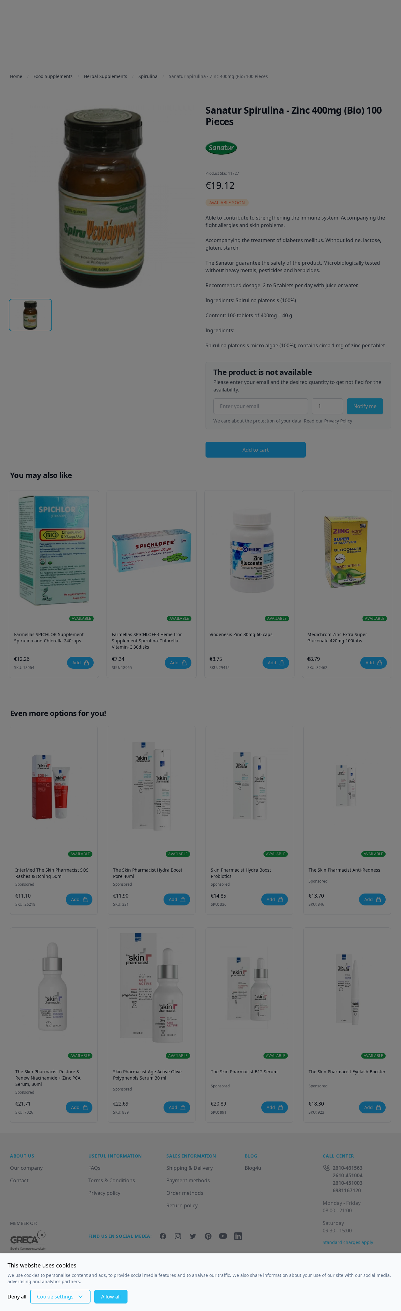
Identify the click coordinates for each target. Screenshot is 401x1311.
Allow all (111, 1296)
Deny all (17, 1296)
